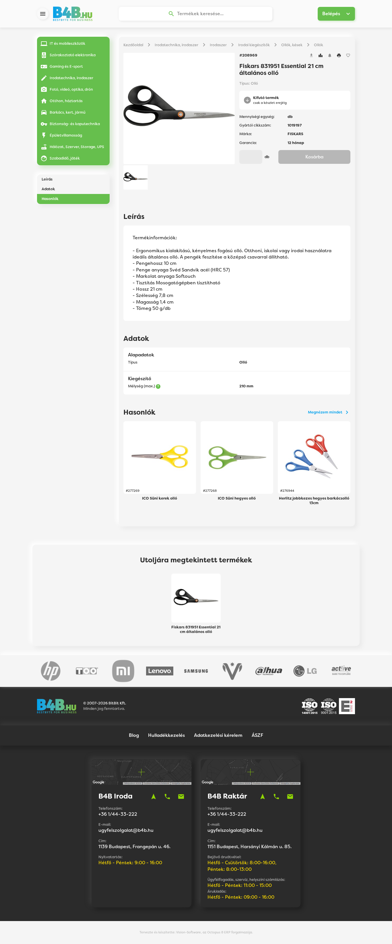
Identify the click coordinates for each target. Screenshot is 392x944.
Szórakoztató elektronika (73, 55)
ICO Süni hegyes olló (237, 498)
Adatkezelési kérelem (218, 735)
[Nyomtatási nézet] (339, 55)
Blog (134, 735)
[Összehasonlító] (320, 55)
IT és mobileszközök (67, 43)
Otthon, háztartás (66, 100)
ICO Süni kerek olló (159, 498)
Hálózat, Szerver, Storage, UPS (77, 146)
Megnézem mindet (325, 412)
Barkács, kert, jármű (68, 112)
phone (167, 796)
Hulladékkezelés (166, 735)
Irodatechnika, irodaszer (71, 77)
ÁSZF (257, 735)
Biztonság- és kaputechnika (75, 123)
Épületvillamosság (66, 135)
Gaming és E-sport (66, 66)
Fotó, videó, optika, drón (71, 89)
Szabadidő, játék (65, 158)
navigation (153, 796)
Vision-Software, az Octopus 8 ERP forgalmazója (214, 932)
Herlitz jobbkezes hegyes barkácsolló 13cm (314, 500)
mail (181, 796)
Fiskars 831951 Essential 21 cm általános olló (195, 629)
